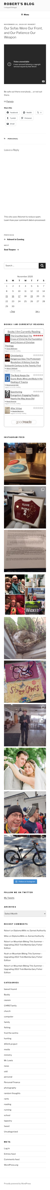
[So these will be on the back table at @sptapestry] (25, 682)
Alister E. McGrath (12, 368)
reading (7, 1104)
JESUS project (10, 1044)
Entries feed (10, 1154)
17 (19, 296)
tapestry (8, 1121)
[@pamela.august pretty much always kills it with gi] (25, 507)
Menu (26, 14)
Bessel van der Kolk (13, 385)
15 (7, 296)
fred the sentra (11, 1033)
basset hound (10, 989)
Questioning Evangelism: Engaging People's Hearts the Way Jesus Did (25, 395)
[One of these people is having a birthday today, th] (25, 769)
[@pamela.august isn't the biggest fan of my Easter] (25, 725)
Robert (32, 24)
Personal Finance (12, 1082)
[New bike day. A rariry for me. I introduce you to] (25, 856)
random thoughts (12, 1093)
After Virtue (16, 408)
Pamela (9, 101)
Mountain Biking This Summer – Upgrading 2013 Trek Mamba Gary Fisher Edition (24, 944)
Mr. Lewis (8, 1060)
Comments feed (11, 1159)
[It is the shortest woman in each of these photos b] (25, 594)
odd (6, 1071)
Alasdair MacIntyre (18, 411)
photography (10, 1088)
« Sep (12, 311)
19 (32, 296)
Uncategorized (11, 1131)
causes (7, 1000)
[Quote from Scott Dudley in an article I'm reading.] (25, 551)
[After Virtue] (7, 413)
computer (8, 1016)
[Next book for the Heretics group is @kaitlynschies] (25, 464)
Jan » (37, 311)
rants (6, 1099)
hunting (7, 1038)
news (6, 1066)
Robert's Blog (19, 4)
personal (13, 139)
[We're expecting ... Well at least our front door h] (25, 638)
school (7, 1115)
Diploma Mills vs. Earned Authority (30, 930)
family (7, 1022)
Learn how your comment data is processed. (24, 220)
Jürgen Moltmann (12, 348)
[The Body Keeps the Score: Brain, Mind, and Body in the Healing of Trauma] (7, 381)
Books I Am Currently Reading (24, 331)
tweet (7, 1126)
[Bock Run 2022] (25, 812)
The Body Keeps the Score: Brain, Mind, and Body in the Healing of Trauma (27, 378)
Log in (7, 1148)
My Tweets (9, 898)
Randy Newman (11, 401)
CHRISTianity (10, 1005)
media (7, 1049)
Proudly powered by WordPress (17, 1183)
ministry (8, 1055)
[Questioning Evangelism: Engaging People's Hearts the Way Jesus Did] (7, 397)
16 (13, 296)
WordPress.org (11, 1165)
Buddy (7, 994)
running (7, 1110)
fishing (7, 1027)
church (7, 1011)
